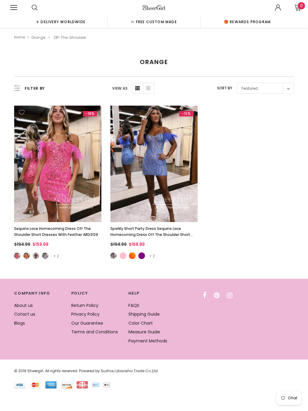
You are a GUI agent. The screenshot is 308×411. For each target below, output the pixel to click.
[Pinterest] (217, 295)
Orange (38, 37)
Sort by (224, 88)
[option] (60, 21)
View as (120, 88)
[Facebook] (205, 295)
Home (19, 37)
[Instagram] (230, 295)
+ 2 (56, 255)
